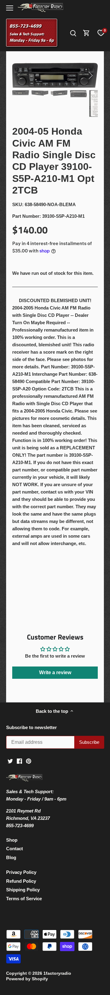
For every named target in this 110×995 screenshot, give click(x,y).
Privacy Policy (21, 872)
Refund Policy (21, 881)
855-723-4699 (25, 25)
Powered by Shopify (27, 979)
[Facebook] (19, 761)
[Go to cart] (86, 32)
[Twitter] (10, 761)
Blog (11, 857)
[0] (101, 32)
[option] (55, 75)
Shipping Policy (23, 889)
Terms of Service (24, 898)
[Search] (73, 32)
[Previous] (20, 75)
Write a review (55, 672)
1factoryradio (57, 973)
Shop (11, 840)
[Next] (90, 75)
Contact (14, 848)
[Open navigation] (9, 8)
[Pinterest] (28, 761)
